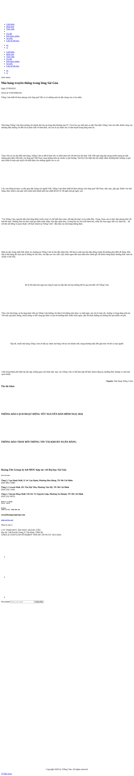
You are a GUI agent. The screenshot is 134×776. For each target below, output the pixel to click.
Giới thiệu (10, 24)
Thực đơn (10, 29)
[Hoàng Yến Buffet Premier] (20, 664)
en (7, 45)
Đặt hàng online (12, 36)
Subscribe (39, 602)
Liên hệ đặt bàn (12, 41)
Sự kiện (9, 38)
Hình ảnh (10, 27)
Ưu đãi (9, 34)
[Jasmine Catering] (20, 725)
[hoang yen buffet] (20, 644)
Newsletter (5, 602)
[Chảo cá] (20, 765)
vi (7, 47)
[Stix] (20, 745)
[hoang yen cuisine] (20, 624)
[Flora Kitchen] (20, 704)
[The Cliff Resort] (20, 684)
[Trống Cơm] (20, 20)
